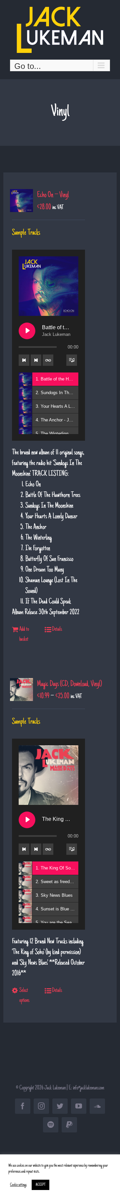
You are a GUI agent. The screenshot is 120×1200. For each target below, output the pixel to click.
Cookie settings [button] (18, 1185)
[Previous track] (24, 360)
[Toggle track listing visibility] (71, 360)
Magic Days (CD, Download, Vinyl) (69, 684)
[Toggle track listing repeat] (48, 360)
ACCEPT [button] (40, 1185)
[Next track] (36, 360)
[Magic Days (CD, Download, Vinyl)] (21, 689)
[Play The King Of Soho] (27, 820)
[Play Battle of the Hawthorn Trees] (27, 331)
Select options (24, 995)
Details (57, 629)
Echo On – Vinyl (53, 195)
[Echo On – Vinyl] (21, 200)
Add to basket (24, 634)
